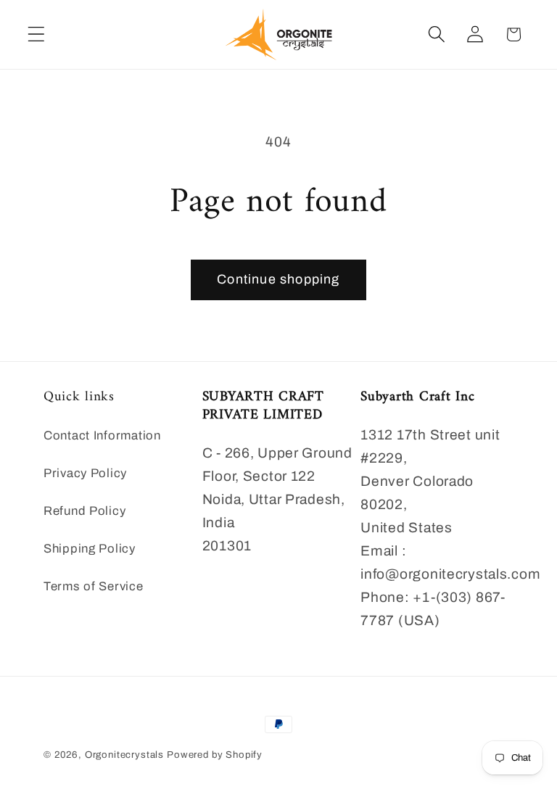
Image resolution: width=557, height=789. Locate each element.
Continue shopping (278, 279)
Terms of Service (94, 586)
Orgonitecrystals (124, 754)
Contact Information (102, 435)
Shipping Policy (90, 548)
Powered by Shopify (215, 754)
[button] (36, 34)
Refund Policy (84, 511)
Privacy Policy (85, 473)
